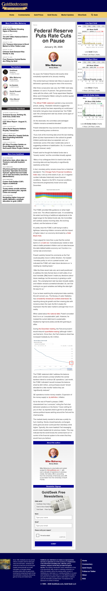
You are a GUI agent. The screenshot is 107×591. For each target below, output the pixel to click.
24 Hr (79, 26)
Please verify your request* (43, 530)
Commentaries (24, 15)
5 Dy (89, 26)
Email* (37, 522)
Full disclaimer (66, 578)
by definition (53, 397)
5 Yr (103, 26)
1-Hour (84, 54)
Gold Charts (87, 568)
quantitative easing (52, 331)
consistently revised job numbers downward (52, 298)
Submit (53, 544)
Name (36, 514)
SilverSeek (82, 15)
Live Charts (91, 52)
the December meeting (47, 329)
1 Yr (99, 26)
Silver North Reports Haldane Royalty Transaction (14, 129)
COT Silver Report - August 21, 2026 (15, 122)
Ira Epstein (14, 85)
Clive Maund (14, 99)
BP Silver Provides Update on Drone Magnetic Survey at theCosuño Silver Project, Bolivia (16, 146)
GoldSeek (13, 70)
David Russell (15, 91)
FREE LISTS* (39, 501)
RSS (84, 578)
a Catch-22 (45, 243)
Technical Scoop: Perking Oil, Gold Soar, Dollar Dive (14, 116)
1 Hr (84, 26)
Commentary (87, 564)
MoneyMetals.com (53, 470)
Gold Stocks (52, 15)
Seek (96, 15)
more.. (98, 54)
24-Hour (92, 54)
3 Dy (94, 26)
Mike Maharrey (15, 77)
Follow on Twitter (89, 571)
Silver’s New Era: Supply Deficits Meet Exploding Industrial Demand (16, 137)
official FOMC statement (45, 103)
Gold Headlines (8, 158)
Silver (84, 575)
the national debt (54, 313)
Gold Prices (38, 15)
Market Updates (67, 15)
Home (11, 15)
